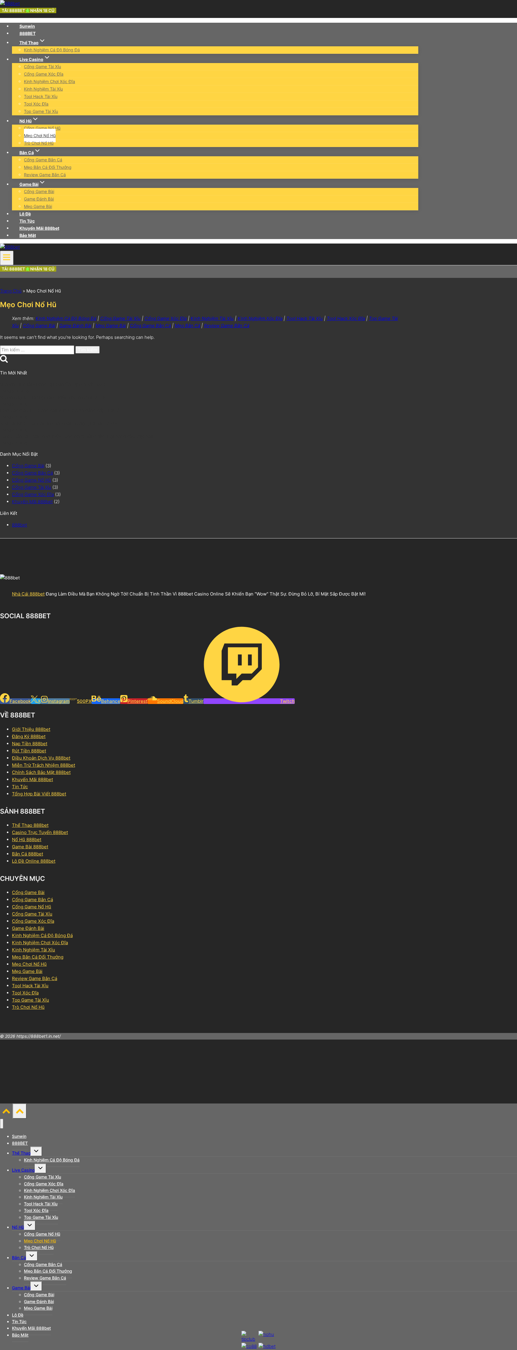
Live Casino (23, 1170)
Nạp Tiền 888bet (29, 743)
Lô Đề (25, 213)
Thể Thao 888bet (30, 825)
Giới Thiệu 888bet (31, 729)
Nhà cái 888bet (28, 594)
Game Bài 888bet (30, 847)
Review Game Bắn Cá (45, 174)
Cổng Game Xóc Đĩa (43, 73)
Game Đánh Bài (39, 198)
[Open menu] (6, 258)
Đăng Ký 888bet (28, 736)
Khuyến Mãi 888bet (39, 228)
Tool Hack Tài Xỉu (40, 96)
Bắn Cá (19, 1257)
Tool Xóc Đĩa (36, 103)
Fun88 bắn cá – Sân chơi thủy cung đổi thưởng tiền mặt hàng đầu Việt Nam (77, 436)
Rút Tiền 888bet (29, 751)
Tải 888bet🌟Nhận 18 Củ (28, 10)
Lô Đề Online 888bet (33, 861)
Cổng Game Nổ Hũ (42, 128)
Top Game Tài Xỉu (41, 111)
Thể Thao (21, 1152)
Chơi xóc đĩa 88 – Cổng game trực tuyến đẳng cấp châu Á (60, 410)
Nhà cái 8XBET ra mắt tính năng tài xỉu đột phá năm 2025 (58, 423)
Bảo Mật (27, 235)
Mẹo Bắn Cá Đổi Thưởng (48, 167)
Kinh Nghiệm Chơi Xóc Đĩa (49, 81)
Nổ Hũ (18, 1227)
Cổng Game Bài (39, 191)
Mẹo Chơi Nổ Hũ (40, 135)
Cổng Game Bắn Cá (43, 159)
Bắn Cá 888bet (27, 854)
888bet (19, 525)
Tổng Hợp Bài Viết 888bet (39, 794)
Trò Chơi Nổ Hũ (39, 143)
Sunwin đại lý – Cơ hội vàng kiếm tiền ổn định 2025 (53, 397)
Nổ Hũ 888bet (26, 839)
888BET (27, 33)
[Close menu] (1, 1124)
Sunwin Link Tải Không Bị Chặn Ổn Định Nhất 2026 (52, 384)
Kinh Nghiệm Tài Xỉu (43, 88)
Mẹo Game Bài (38, 206)
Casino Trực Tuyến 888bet (40, 832)
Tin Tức (27, 221)
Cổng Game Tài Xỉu (42, 66)
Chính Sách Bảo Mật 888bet (41, 772)
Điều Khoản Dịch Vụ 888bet (41, 758)
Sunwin (27, 26)
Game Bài (21, 1287)
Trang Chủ (11, 291)
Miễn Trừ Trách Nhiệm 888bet (43, 765)
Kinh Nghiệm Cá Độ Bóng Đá (52, 49)
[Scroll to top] (6, 1112)
